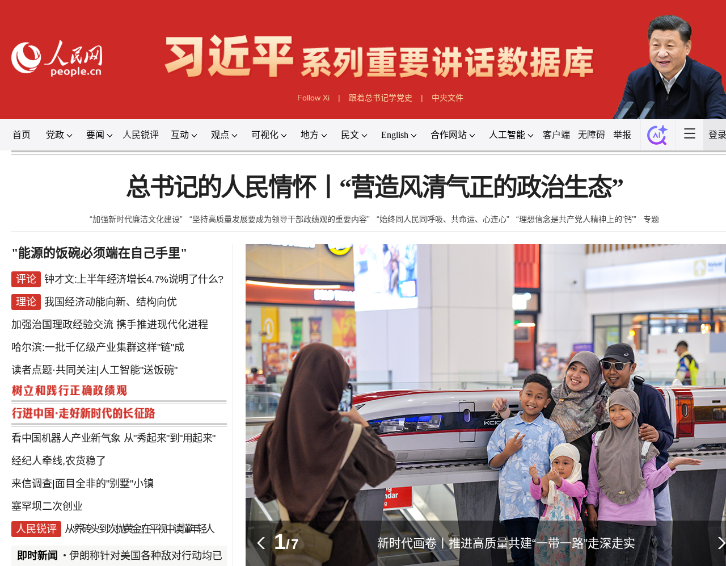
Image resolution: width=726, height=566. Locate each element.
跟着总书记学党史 (380, 97)
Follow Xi (313, 97)
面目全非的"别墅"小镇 (104, 483)
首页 (21, 135)
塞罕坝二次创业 (47, 506)
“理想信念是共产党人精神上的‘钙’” (576, 219)
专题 (651, 219)
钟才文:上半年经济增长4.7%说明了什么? (133, 279)
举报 (622, 135)
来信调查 (31, 483)
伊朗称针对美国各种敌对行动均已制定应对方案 (181, 555)
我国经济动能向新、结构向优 (110, 302)
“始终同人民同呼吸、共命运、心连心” (443, 219)
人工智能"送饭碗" (138, 370)
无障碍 (591, 135)
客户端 (556, 135)
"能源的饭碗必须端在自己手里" (99, 253)
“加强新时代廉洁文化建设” (136, 219)
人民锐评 (141, 135)
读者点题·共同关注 (53, 370)
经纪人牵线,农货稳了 (58, 461)
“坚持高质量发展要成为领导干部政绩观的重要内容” (279, 219)
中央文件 (447, 97)
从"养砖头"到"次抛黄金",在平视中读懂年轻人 (139, 529)
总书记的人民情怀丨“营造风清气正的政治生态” (374, 188)
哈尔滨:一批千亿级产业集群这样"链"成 (97, 347)
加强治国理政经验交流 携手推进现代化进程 (109, 324)
